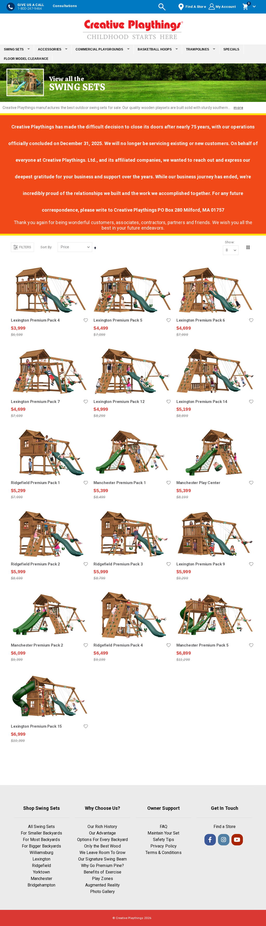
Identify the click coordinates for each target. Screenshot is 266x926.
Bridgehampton (41, 885)
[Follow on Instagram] (223, 839)
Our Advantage (102, 833)
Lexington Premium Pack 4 (35, 320)
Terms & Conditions (163, 852)
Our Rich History (102, 826)
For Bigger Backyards (41, 846)
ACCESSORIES (49, 49)
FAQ (163, 826)
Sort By (46, 247)
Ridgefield (41, 865)
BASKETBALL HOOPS (155, 49)
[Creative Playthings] (133, 28)
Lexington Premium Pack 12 (119, 401)
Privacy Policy (163, 846)
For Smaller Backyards (41, 833)
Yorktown (41, 872)
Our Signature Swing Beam (102, 859)
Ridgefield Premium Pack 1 (35, 482)
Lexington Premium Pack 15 (36, 726)
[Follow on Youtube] (237, 839)
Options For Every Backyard (102, 839)
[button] (85, 320)
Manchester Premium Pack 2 (37, 645)
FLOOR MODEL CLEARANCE (26, 59)
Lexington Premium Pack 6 (200, 320)
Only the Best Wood (102, 846)
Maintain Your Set (163, 833)
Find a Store (225, 826)
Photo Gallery (102, 891)
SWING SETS (14, 49)
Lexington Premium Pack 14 (201, 401)
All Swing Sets (41, 826)
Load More (132, 767)
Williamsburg (42, 852)
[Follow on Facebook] (210, 839)
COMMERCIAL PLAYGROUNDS (99, 49)
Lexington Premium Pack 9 (200, 564)
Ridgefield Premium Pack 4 (118, 645)
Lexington (41, 859)
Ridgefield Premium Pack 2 (35, 564)
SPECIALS (231, 49)
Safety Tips (163, 839)
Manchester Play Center (198, 482)
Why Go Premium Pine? (102, 865)
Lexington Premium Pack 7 (35, 401)
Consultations (65, 6)
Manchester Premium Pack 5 (202, 645)
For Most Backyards (41, 839)
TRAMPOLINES (197, 49)
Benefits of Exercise (102, 872)
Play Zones (102, 878)
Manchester (41, 878)
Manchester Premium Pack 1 (120, 482)
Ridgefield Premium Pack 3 (118, 564)
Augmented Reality (102, 885)
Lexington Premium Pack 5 (118, 320)
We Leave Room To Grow (102, 852)
